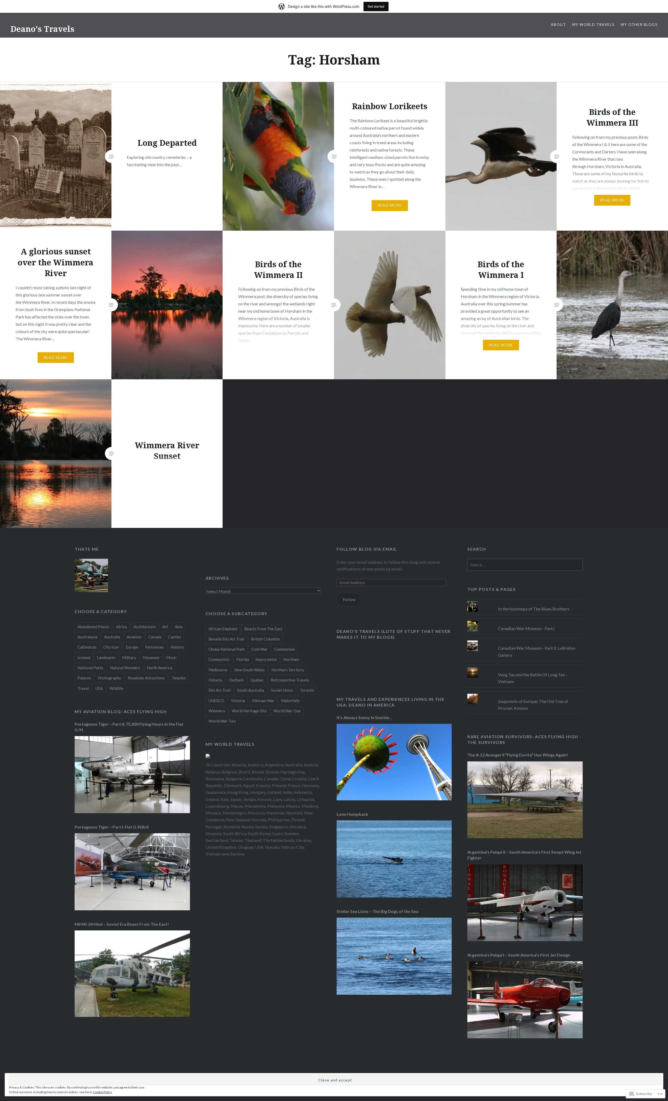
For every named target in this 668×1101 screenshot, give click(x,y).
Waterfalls (290, 700)
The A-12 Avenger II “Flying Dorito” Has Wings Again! (517, 754)
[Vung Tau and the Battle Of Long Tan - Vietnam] (525, 667)
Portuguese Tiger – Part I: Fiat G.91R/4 (111, 826)
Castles (174, 636)
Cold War (259, 649)
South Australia (250, 690)
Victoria (238, 700)
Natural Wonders (125, 667)
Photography (109, 677)
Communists (219, 659)
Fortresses (154, 647)
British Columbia (265, 639)
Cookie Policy (102, 1092)
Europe (132, 647)
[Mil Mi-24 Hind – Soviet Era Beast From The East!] (132, 1015)
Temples (179, 677)
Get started (376, 6)
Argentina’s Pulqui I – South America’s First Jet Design (518, 954)
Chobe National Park (226, 649)
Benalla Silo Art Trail (226, 639)
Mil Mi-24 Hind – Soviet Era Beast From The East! (122, 924)
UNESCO (216, 700)
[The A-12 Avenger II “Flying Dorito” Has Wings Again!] (525, 836)
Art (165, 626)
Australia (112, 636)
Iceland (83, 657)
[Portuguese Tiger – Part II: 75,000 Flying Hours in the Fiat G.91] (132, 811)
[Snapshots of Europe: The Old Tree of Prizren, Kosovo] (525, 694)
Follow (349, 599)
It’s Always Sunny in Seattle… (364, 717)
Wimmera (216, 710)
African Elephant (222, 628)
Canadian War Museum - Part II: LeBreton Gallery (536, 651)
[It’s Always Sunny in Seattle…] (394, 798)
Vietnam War (263, 700)
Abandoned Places (93, 626)
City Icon (111, 647)
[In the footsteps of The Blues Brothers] (525, 601)
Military (129, 657)
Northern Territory (287, 669)
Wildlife (116, 688)
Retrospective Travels (290, 680)
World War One (287, 710)
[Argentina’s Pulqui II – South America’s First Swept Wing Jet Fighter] (525, 939)
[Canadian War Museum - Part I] (525, 621)
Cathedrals (87, 647)
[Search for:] (525, 564)
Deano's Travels (42, 29)
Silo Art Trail (219, 690)
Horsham (291, 659)
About (558, 24)
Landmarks (106, 657)
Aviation (134, 636)
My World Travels (593, 24)
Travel (83, 688)
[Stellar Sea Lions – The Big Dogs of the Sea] (394, 993)
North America (159, 667)
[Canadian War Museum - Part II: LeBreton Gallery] (525, 640)
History (177, 647)
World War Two (222, 721)
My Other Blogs (639, 24)
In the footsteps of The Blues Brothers (533, 608)
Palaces (84, 677)
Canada (154, 636)
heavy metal (266, 659)
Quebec (257, 680)
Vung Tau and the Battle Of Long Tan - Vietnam (532, 678)
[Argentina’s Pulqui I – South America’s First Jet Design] (525, 1036)
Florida (242, 659)
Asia (178, 626)
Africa (121, 626)
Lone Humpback (352, 814)
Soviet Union (282, 690)
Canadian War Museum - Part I (526, 628)
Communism (284, 649)
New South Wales (249, 669)
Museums (151, 657)
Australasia (87, 636)
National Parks (90, 667)
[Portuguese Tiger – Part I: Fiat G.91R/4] (132, 908)
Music (171, 657)
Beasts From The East (263, 628)
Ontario (215, 680)
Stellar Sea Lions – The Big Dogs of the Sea (377, 911)
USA (99, 688)
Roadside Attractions (146, 677)
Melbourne (218, 669)
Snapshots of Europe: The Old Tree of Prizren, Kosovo (533, 704)
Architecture (145, 626)
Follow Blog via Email (367, 548)
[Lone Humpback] (394, 895)
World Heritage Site (249, 710)
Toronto (307, 690)
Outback (236, 680)
